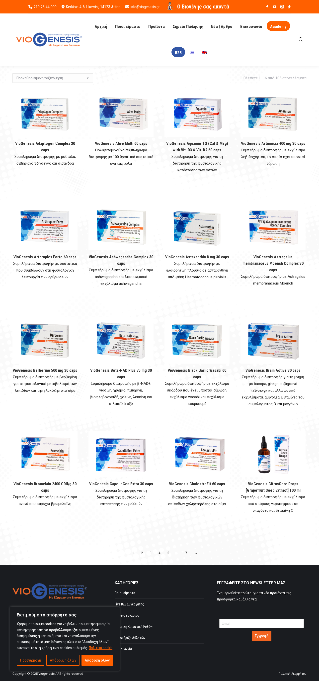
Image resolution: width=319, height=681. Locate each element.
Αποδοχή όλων (97, 660)
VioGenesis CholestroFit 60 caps (197, 484)
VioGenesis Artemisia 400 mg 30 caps (273, 143)
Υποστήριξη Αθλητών (130, 638)
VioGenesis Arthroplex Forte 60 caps (45, 257)
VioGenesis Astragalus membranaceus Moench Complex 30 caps (273, 263)
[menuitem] (192, 52)
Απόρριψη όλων (63, 660)
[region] (65, 639)
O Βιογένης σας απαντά (203, 6)
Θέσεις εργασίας (127, 615)
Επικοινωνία (123, 649)
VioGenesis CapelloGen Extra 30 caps (121, 484)
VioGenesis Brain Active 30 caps (273, 370)
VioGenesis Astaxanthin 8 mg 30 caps (197, 257)
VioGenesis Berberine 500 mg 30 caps (45, 370)
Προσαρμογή (30, 660)
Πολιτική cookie (100, 648)
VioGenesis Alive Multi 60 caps (121, 143)
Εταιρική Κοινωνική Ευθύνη (134, 627)
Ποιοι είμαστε (125, 593)
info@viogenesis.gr (145, 6)
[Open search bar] (301, 39)
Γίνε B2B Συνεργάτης (129, 604)
